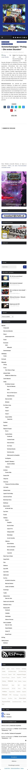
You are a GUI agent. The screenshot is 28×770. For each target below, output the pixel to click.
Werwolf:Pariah (8, 634)
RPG (10, 695)
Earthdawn (5, 470)
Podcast (5, 334)
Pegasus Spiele (12, 691)
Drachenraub (9, 436)
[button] (26, 740)
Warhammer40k (6, 607)
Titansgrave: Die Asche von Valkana (12, 484)
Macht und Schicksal (9, 583)
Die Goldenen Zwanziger (10, 384)
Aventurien (18, 668)
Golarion (6, 520)
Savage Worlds (6, 559)
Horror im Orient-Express (12, 392)
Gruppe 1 (7, 407)
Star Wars (5, 578)
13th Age (5, 364)
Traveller (5, 593)
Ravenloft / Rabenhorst (9, 461)
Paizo (25, 688)
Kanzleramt (5, 685)
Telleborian (7, 467)
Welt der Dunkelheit (7, 622)
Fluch (16, 681)
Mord (19, 685)
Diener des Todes (8, 598)
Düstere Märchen (10, 543)
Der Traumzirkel (4, 674)
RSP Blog (3, 637)
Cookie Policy (7, 768)
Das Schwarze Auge (7, 405)
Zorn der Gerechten (11, 538)
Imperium (24, 681)
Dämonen (13, 677)
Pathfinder (5, 517)
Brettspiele (3, 359)
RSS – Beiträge (7, 714)
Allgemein (3, 325)
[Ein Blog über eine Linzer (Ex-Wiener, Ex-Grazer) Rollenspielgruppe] (14, 22)
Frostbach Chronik (10, 439)
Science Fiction (23, 694)
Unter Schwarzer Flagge (10, 370)
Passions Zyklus (8, 472)
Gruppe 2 (7, 410)
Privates (5, 339)
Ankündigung (3, 353)
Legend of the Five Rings (8, 493)
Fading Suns (5, 478)
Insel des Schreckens (11, 546)
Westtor (24, 701)
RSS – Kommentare (7, 717)
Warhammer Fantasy (7, 604)
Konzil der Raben (10, 525)
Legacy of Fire (10, 528)
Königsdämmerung (10, 395)
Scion (4, 562)
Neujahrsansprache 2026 (15, 304)
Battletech (5, 643)
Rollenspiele (9, 347)
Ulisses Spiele (22, 698)
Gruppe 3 (7, 413)
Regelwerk (24, 691)
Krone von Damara (10, 442)
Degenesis (5, 425)
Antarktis (8, 668)
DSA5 (14, 674)
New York (13, 688)
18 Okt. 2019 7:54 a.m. (14, 298)
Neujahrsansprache (5, 688)
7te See (4, 367)
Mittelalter (7, 402)
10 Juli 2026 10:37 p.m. (14, 285)
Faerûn (24, 677)
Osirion (19, 688)
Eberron (6, 431)
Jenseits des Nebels (11, 463)
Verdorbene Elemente (11, 449)
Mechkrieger (5, 503)
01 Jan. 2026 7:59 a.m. (14, 305)
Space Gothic (6, 571)
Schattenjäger (8, 616)
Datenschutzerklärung (15, 768)
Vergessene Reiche (6, 701)
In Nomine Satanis (6, 490)
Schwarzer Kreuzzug (9, 619)
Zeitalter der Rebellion (9, 586)
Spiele (6, 345)
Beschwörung (24, 668)
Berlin (8, 389)
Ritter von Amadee (10, 549)
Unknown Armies (6, 596)
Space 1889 (5, 568)
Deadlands (5, 422)
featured (10, 681)
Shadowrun (5, 565)
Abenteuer (3, 668)
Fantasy (4, 681)
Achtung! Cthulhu (6, 373)
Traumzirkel (9, 553)
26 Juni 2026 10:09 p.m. (15, 293)
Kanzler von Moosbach (19, 52)
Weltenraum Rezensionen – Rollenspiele (17, 297)
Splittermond (6, 575)
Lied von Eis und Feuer (7, 496)
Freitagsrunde (6, 328)
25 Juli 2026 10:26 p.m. (14, 278)
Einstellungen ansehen (14, 765)
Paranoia (5, 514)
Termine (4, 356)
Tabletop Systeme (5, 640)
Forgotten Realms (8, 434)
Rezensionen (5, 342)
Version (22, 768)
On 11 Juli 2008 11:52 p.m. (7, 52)
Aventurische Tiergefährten (15, 725)
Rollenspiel (4, 695)
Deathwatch (7, 610)
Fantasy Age (5, 481)
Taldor (15, 698)
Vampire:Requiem (8, 628)
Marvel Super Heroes (7, 499)
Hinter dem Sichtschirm (8, 331)
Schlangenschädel (10, 531)
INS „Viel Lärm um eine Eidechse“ (16, 276)
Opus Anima (5, 511)
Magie (13, 685)
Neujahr (25, 685)
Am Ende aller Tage (9, 508)
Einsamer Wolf (6, 475)
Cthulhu (4, 381)
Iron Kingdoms (8, 458)
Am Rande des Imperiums (10, 580)
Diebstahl (9, 674)
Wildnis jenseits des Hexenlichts (13, 455)
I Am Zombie (5, 487)
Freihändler (7, 613)
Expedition (19, 677)
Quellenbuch (18, 691)
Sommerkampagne (7, 350)
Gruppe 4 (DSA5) (8, 417)
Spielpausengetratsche (9, 336)
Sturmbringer (6, 589)
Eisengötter (9, 522)
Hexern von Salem (8, 399)
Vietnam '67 (7, 631)
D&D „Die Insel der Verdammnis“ (16, 283)
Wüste (3, 704)
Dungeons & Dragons (7, 428)
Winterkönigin (9, 535)
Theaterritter (9, 419)
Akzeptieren (14, 757)
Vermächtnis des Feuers (16, 701)
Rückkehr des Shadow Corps (10, 375)
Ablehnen (14, 761)
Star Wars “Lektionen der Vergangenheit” (13, 733)
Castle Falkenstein (7, 378)
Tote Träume (9, 445)
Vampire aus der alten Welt (8, 601)
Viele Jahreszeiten (10, 452)
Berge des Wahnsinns (11, 386)
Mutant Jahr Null (6, 506)
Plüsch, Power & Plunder (8, 556)
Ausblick (12, 668)
